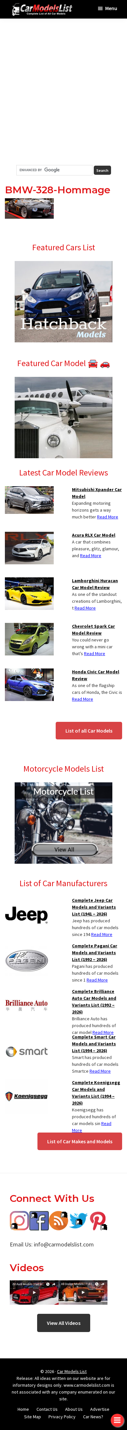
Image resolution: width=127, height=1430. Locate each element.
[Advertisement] (63, 91)
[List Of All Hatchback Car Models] (63, 265)
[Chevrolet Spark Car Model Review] (29, 627)
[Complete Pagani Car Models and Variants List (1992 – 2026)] (26, 946)
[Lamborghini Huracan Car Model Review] (29, 581)
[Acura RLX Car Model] (29, 535)
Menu (111, 8)
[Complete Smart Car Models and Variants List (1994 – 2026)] (26, 1037)
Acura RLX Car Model (93, 535)
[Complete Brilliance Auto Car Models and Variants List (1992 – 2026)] (26, 992)
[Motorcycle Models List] (63, 786)
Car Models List (72, 1371)
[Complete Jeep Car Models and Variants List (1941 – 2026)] (26, 901)
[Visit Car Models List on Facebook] (39, 1215)
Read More (107, 517)
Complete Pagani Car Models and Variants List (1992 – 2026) (94, 952)
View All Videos (63, 1323)
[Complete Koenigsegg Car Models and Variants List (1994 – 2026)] (26, 1083)
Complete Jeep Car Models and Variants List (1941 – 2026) (94, 907)
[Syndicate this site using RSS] (58, 1215)
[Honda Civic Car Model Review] (29, 672)
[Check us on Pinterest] (97, 1215)
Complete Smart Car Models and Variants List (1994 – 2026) (94, 1043)
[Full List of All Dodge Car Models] (34, 1285)
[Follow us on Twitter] (78, 1215)
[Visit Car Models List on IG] (19, 1215)
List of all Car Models (88, 730)
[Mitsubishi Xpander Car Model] (29, 490)
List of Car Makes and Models (79, 1141)
